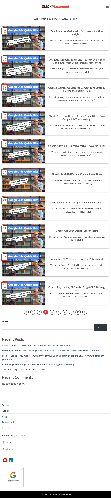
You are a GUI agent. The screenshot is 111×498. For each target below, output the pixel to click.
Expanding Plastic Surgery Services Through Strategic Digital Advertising (38, 364)
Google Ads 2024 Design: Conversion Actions (77, 174)
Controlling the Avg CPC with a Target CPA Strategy (76, 287)
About (5, 410)
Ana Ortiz (69, 19)
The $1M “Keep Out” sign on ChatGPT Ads (23, 369)
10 (78, 312)
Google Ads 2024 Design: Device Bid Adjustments (77, 259)
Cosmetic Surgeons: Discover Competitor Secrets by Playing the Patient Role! (76, 89)
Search (5, 321)
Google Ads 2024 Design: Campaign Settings (76, 202)
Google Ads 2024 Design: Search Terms (77, 230)
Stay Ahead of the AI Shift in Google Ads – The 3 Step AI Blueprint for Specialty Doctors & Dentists (50, 350)
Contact (6, 427)
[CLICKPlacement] (55, 6)
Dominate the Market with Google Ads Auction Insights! (77, 33)
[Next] (84, 312)
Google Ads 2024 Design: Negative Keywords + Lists (76, 145)
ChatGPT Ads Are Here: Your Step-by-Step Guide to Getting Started (36, 345)
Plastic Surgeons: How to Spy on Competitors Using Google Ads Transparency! (77, 118)
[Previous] (26, 312)
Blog (4, 416)
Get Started (8, 421)
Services (6, 405)
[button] (107, 6)
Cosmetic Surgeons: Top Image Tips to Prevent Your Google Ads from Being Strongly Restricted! (77, 61)
